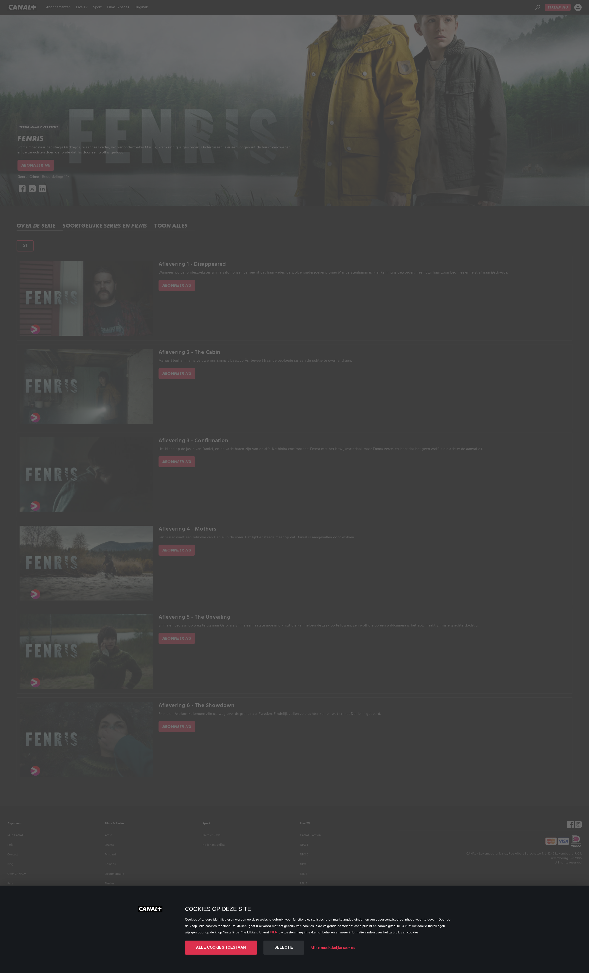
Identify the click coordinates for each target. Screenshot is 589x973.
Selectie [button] (283, 947)
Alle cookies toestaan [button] (221, 947)
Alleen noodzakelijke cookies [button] (333, 948)
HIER (274, 932)
